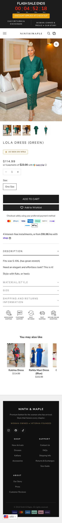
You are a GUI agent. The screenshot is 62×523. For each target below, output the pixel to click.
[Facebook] (15, 430)
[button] (31, 165)
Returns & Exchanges (45, 461)
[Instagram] (8, 430)
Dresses (17, 450)
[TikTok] (23, 430)
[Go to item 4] (36, 130)
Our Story (17, 481)
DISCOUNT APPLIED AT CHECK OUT (31, 15)
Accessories (17, 461)
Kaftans (17, 455)
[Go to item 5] (46, 130)
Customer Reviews (17, 492)
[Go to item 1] (7, 130)
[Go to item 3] (26, 130)
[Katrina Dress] (16, 355)
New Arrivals (17, 445)
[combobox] (10, 516)
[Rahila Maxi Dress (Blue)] (39, 355)
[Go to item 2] (17, 130)
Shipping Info (45, 455)
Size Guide (45, 466)
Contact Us (45, 445)
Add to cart (31, 199)
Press (17, 486)
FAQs (45, 450)
